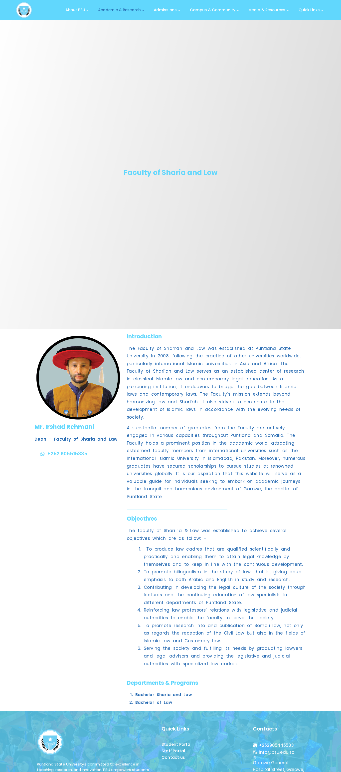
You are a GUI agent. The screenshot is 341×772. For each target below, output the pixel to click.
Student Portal (176, 744)
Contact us (173, 757)
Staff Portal (173, 751)
